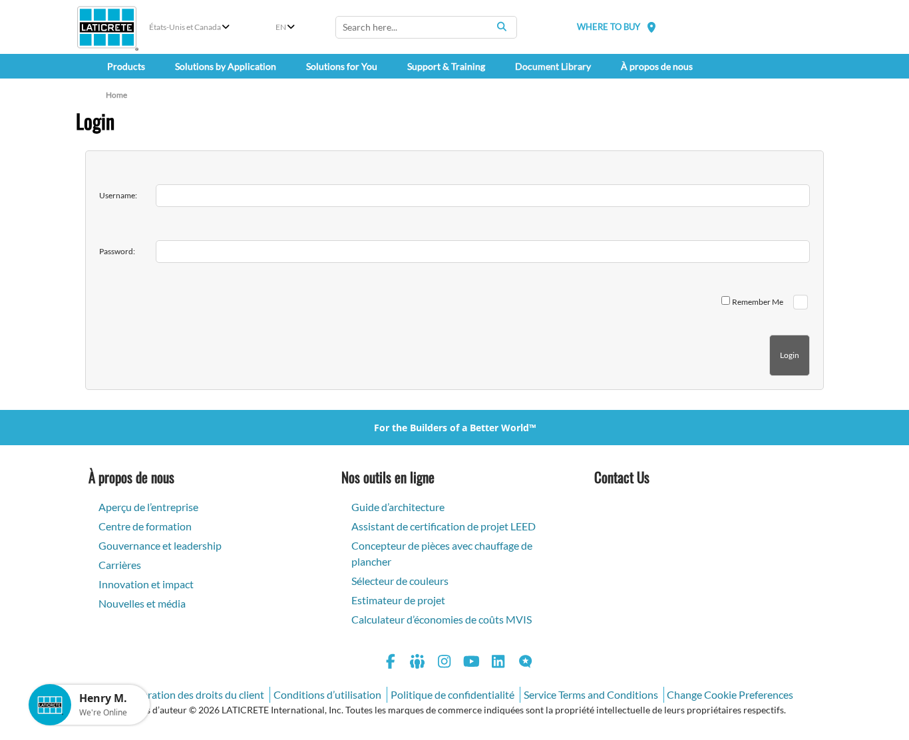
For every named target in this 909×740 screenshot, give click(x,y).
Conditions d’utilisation (327, 694)
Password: (117, 251)
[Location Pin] (651, 27)
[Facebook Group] (418, 663)
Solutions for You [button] (341, 66)
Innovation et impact (146, 584)
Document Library (553, 66)
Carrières (119, 564)
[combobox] (426, 27)
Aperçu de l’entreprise (148, 506)
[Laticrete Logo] (106, 27)
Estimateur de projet (398, 600)
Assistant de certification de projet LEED (443, 526)
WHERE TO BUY (608, 26)
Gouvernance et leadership (160, 545)
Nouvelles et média (142, 603)
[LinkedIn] (498, 663)
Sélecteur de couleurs (400, 580)
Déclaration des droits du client (193, 694)
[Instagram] (444, 663)
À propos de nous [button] (657, 66)
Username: (118, 195)
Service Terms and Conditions (591, 694)
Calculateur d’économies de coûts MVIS (441, 619)
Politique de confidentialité (452, 694)
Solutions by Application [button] (225, 66)
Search (501, 26)
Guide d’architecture (398, 506)
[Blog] (525, 663)
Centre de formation (145, 526)
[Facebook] (390, 663)
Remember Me (757, 302)
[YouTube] (471, 663)
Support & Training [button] (446, 66)
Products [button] (126, 66)
